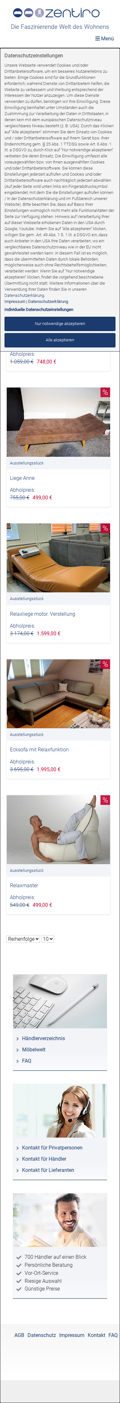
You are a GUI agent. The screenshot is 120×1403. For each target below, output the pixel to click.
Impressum (14, 301)
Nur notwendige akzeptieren (60, 323)
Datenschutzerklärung (24, 295)
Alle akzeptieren (60, 340)
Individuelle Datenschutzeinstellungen (38, 309)
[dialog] (60, 725)
